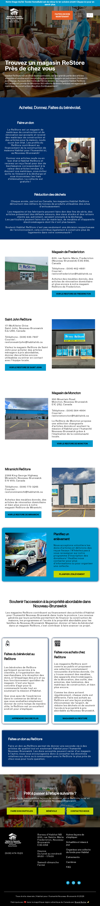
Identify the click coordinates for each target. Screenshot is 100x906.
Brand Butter (81, 902)
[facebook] (68, 883)
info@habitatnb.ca (16, 858)
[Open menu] (80, 15)
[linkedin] (79, 883)
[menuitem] (79, 837)
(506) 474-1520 (14, 853)
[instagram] (73, 883)
